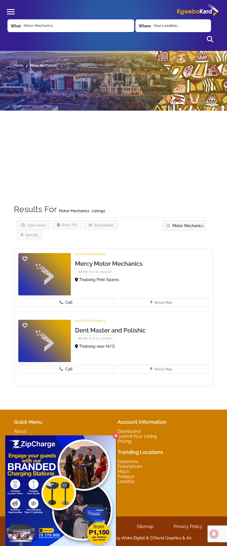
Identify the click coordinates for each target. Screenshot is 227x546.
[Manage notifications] (214, 533)
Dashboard (129, 431)
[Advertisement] (113, 149)
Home (18, 65)
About (20, 431)
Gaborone (128, 461)
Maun (123, 471)
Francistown (130, 466)
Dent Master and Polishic (110, 330)
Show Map (163, 302)
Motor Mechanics (90, 254)
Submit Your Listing (137, 436)
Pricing (124, 441)
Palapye (126, 476)
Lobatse (126, 481)
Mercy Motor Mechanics (109, 263)
